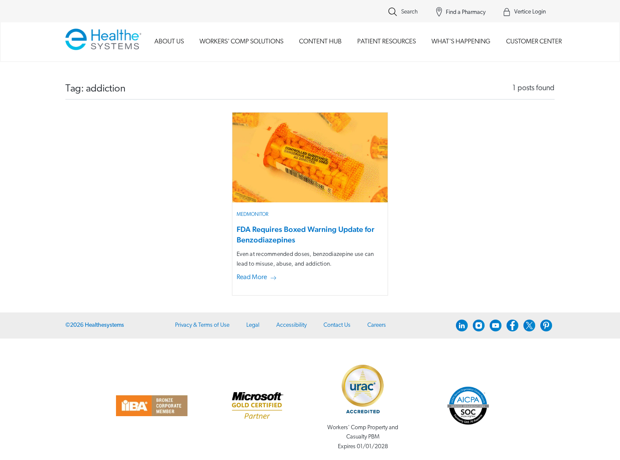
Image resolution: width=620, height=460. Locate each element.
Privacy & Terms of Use (202, 325)
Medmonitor (252, 214)
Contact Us (336, 325)
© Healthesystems (94, 325)
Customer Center (534, 41)
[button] (258, 278)
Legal (252, 325)
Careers (376, 325)
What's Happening (461, 41)
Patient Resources (386, 41)
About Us (169, 41)
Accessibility (291, 325)
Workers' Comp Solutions (241, 41)
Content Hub (320, 41)
